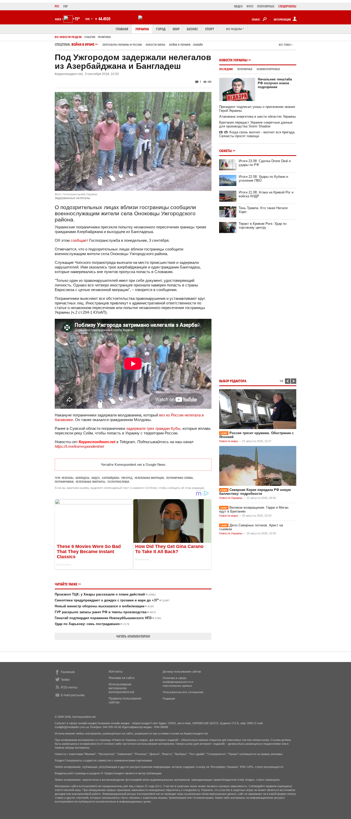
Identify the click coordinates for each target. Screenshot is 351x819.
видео (95, 478)
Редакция (169, 698)
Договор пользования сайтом (182, 671)
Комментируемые (268, 69)
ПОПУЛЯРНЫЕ (265, 6)
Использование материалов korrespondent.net (121, 688)
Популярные (245, 69)
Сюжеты (225, 150)
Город (160, 28)
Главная (122, 28)
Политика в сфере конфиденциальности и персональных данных (178, 681)
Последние (226, 69)
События (89, 37)
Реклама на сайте (122, 678)
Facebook (68, 672)
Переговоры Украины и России (122, 44)
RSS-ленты (69, 687)
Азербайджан (110, 478)
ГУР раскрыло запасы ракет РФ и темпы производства (105, 612)
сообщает (79, 240)
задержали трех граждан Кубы (153, 428)
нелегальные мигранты (90, 481)
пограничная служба (179, 478)
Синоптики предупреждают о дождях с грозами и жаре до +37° (112, 600)
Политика (104, 37)
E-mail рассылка (73, 695)
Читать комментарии (133, 636)
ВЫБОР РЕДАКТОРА (232, 380)
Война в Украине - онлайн (186, 44)
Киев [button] (58, 19)
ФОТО (249, 6)
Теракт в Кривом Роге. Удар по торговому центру (263, 225)
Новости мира (228, 441)
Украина (142, 28)
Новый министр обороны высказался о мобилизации (104, 606)
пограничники (64, 481)
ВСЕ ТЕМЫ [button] (285, 44)
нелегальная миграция (149, 478)
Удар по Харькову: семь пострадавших (92, 624)
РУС (57, 6)
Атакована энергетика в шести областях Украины (257, 116)
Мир (176, 28)
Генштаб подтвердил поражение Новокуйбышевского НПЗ (108, 618)
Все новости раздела (68, 37)
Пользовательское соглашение (183, 692)
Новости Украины (233, 60)
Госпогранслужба (118, 481)
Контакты (116, 671)
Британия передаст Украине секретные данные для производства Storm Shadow (255, 124)
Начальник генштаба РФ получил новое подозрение (275, 83)
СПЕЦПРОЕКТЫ (287, 6)
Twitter (65, 680)
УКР (65, 6)
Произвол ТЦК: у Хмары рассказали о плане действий (105, 594)
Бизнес (192, 28)
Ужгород (126, 478)
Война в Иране (137, 44)
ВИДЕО (238, 6)
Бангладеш (82, 478)
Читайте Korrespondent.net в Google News (133, 465)
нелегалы (67, 478)
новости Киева (155, 44)
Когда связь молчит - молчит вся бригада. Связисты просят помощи (257, 134)
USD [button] (87, 19)
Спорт (209, 28)
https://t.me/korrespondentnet (79, 446)
